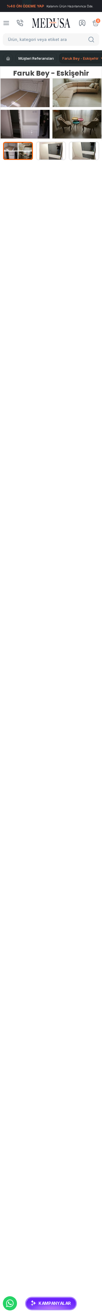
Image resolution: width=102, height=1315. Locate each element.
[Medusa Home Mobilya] (51, 23)
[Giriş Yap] (82, 23)
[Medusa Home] (8, 58)
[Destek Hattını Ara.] (20, 23)
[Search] (92, 39)
